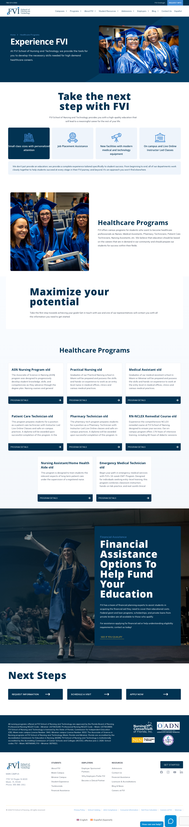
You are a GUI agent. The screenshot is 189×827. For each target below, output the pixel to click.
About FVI (88, 11)
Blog (154, 11)
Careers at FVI (118, 790)
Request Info (175, 3)
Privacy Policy (79, 810)
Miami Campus (57, 773)
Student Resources (107, 11)
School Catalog (94, 810)
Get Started (171, 764)
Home (13, 34)
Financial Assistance (60, 790)
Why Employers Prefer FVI (93, 776)
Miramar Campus (58, 777)
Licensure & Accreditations (124, 781)
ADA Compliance (110, 810)
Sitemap (178, 810)
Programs (74, 11)
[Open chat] (170, 822)
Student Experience (60, 781)
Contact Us (167, 11)
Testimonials (57, 786)
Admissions (126, 11)
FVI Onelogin (160, 3)
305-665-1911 (19, 784)
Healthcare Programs (29, 34)
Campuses (59, 11)
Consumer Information (129, 810)
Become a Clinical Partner (93, 780)
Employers (141, 11)
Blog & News (118, 786)
